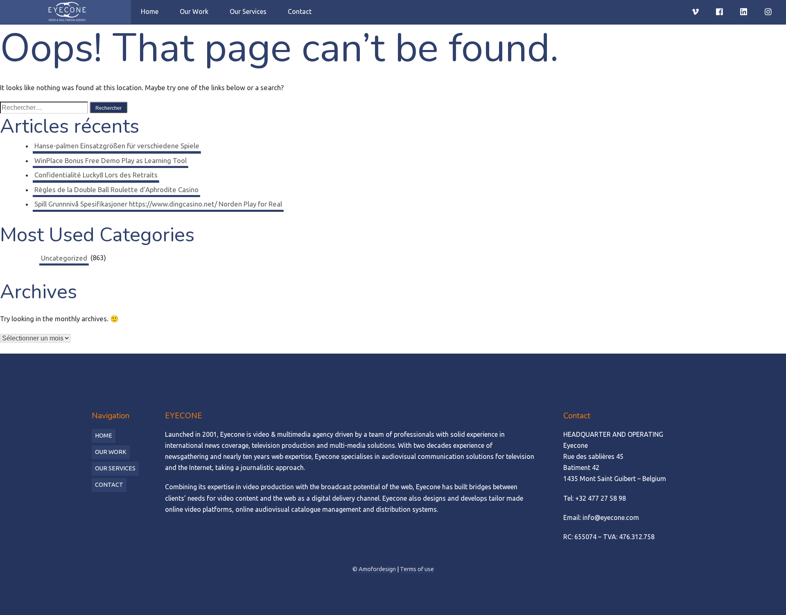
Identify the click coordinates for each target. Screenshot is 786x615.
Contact (300, 11)
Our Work (194, 11)
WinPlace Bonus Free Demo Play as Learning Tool (110, 160)
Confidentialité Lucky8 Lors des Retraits (96, 175)
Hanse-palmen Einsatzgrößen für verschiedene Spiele (116, 146)
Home (149, 11)
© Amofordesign (374, 569)
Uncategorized (64, 258)
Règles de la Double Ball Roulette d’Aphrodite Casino (116, 189)
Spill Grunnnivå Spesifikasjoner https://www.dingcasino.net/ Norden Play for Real (158, 204)
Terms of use (417, 569)
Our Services (248, 11)
